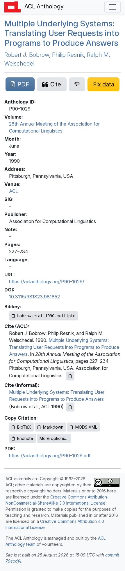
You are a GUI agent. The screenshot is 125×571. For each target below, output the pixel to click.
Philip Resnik (68, 54)
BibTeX (24, 427)
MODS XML (86, 427)
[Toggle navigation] (112, 7)
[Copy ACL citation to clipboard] (70, 375)
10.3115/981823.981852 (34, 297)
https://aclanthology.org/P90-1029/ (46, 281)
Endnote (25, 438)
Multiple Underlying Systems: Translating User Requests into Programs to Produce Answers (61, 33)
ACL (13, 191)
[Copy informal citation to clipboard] (70, 407)
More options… (54, 438)
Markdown (53, 427)
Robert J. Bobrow (26, 54)
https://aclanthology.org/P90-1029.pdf (50, 455)
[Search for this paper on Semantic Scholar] (77, 84)
